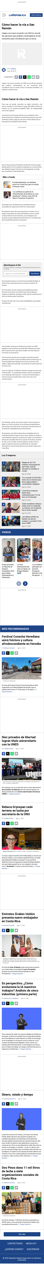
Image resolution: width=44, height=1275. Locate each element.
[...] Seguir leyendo (13, 794)
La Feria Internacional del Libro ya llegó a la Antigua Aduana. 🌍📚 (23, 569)
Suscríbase (33, 1249)
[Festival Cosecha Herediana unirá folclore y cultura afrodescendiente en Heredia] (21, 668)
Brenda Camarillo (9, 925)
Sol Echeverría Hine (10, 1099)
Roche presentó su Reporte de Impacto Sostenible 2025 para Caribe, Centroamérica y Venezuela (8, 571)
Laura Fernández (30, 969)
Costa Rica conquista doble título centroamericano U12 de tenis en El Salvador (31, 494)
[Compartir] (37, 77)
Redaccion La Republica (11, 998)
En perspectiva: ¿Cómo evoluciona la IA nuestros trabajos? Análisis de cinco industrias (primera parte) (20, 989)
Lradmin (13, 68)
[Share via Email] (33, 77)
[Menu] (4, 15)
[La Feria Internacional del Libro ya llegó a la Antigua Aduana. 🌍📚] (23, 550)
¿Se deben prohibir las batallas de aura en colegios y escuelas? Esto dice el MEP (32, 520)
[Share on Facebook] (20, 77)
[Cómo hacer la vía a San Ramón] (22, 54)
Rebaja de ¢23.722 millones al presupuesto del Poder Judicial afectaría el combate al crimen (31, 467)
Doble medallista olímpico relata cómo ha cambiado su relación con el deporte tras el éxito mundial (31, 507)
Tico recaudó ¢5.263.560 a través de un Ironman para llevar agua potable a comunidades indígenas (32, 481)
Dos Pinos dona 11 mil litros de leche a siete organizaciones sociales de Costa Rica (21, 1173)
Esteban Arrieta (8, 748)
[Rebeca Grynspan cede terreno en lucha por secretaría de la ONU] (21, 839)
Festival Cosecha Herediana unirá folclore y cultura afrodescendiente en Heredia (21, 640)
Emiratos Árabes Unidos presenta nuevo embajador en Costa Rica (20, 917)
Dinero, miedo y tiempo (17, 1094)
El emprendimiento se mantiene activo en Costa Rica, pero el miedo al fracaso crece (25, 184)
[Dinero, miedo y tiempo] (21, 1119)
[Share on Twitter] (24, 77)
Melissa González (9, 648)
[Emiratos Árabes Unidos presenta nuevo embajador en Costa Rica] (21, 946)
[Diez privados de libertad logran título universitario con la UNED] (21, 769)
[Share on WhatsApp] (29, 77)
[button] (36, 15)
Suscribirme (35, 273)
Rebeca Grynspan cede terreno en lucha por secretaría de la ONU (17, 810)
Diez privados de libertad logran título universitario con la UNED (19, 740)
